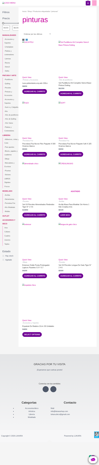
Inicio (24, 11)
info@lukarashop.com (59, 411)
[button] (10, 453)
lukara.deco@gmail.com (60, 414)
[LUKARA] (9, 3)
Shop (30, 11)
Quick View (26, 77)
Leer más (65, 215)
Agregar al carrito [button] (34, 91)
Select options (32, 334)
